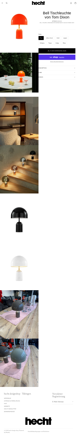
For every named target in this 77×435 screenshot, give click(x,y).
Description (42, 68)
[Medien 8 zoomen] (19, 363)
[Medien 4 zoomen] (19, 169)
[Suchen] (6, 3)
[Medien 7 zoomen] (19, 314)
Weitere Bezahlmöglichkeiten (57, 61)
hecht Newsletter (10, 409)
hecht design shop (14, 430)
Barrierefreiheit (9, 411)
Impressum (7, 398)
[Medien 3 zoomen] (19, 121)
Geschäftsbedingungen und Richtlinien (38, 431)
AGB (5, 403)
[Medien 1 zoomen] (19, 24)
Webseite (7, 406)
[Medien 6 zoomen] (19, 266)
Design (40, 77)
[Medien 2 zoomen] (19, 72)
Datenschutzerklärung (12, 401)
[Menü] (2, 3)
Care (40, 72)
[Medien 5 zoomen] (19, 217)
